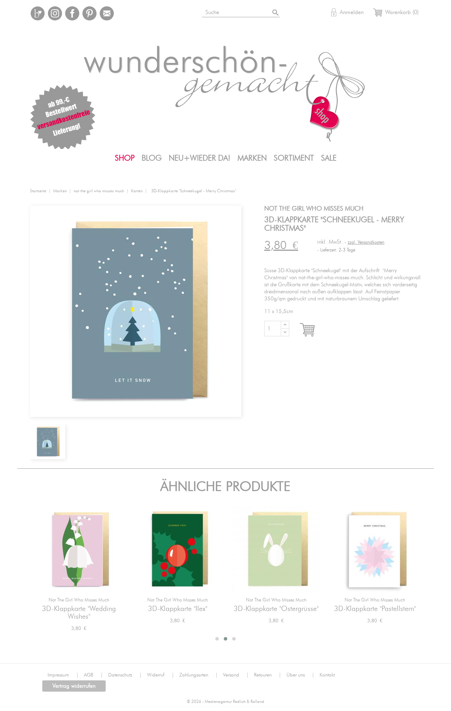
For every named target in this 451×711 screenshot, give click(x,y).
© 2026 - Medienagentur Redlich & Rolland (225, 702)
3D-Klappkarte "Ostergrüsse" (276, 608)
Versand (236, 675)
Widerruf (160, 675)
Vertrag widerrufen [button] (73, 686)
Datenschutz (125, 675)
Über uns (300, 675)
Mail (107, 13)
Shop (125, 158)
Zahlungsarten (198, 675)
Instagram (55, 13)
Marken (252, 158)
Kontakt (327, 675)
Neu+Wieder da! (199, 158)
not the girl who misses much (79, 600)
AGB (93, 675)
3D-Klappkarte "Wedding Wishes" (79, 612)
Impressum (63, 675)
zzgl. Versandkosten (366, 242)
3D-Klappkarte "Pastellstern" (375, 608)
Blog (152, 158)
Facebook (72, 13)
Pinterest (89, 13)
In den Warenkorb (314, 330)
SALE (328, 158)
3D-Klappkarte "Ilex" (177, 608)
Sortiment (294, 158)
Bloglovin (38, 13)
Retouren (267, 675)
